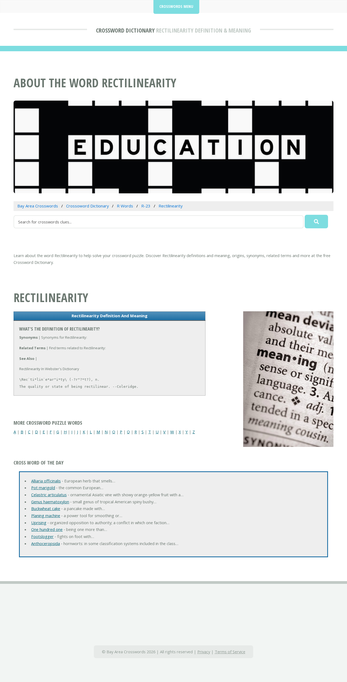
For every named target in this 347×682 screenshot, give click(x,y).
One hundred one (47, 529)
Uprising (38, 522)
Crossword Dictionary (125, 30)
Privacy (203, 651)
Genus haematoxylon (50, 501)
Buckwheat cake (45, 508)
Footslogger (42, 536)
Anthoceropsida (45, 543)
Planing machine (45, 515)
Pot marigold (43, 487)
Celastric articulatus (49, 494)
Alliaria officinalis (46, 481)
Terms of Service (230, 651)
